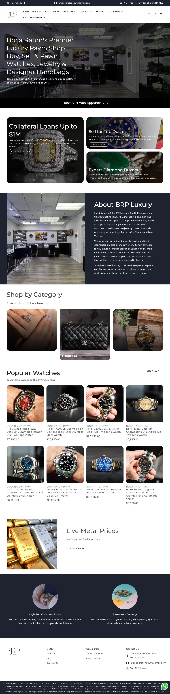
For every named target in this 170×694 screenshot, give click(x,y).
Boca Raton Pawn (17, 683)
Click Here (75, 548)
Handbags (69, 355)
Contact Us (52, 663)
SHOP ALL (152, 370)
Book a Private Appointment (86, 103)
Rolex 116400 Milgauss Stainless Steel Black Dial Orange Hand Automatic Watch (142, 494)
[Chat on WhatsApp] (165, 686)
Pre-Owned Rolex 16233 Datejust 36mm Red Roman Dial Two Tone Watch (24, 431)
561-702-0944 (138, 668)
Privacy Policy (93, 658)
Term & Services (94, 653)
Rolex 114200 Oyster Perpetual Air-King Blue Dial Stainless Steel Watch (25, 492)
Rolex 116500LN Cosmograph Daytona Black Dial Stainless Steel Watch (64, 431)
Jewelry (14, 355)
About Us (50, 653)
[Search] (149, 15)
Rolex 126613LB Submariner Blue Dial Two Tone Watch (103, 491)
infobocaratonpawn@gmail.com (148, 662)
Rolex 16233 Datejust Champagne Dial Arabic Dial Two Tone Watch (144, 431)
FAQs (48, 658)
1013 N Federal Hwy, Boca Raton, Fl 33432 (143, 655)
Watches (121, 355)
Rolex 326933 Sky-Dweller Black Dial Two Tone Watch (103, 430)
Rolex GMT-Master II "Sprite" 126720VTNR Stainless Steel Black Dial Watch (64, 492)
